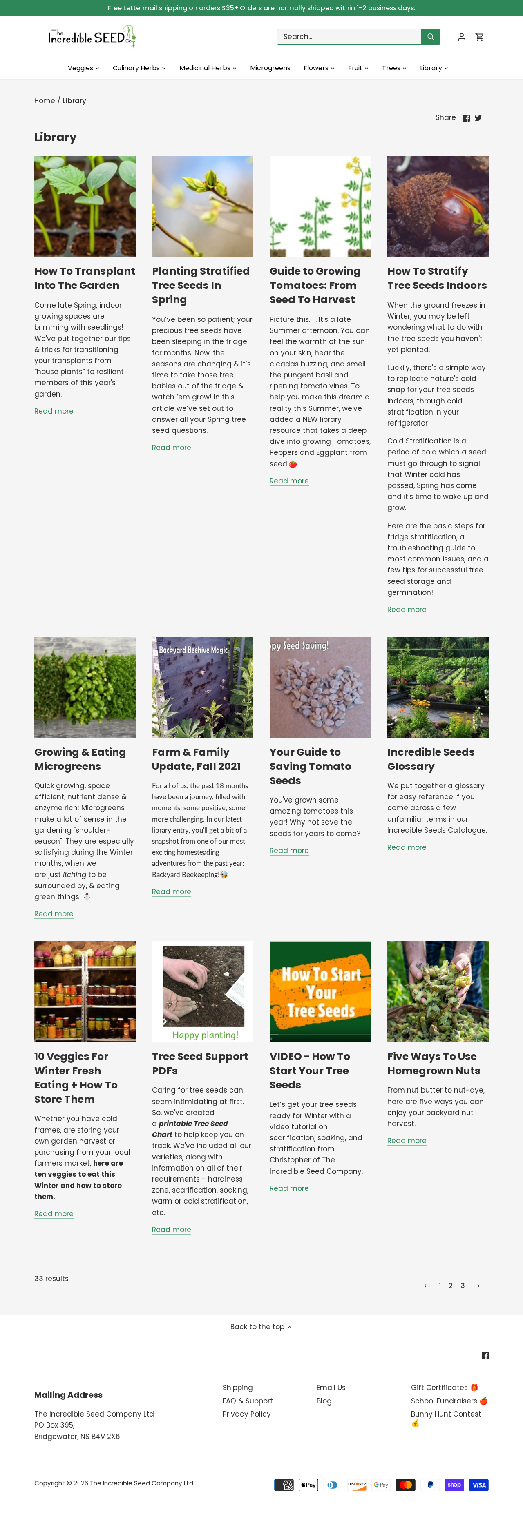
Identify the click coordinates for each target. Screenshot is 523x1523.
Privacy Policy (247, 1414)
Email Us (331, 1387)
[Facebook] (485, 1355)
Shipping (238, 1387)
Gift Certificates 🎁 (444, 1387)
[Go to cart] (480, 37)
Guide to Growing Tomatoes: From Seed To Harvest (315, 285)
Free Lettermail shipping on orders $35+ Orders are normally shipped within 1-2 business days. (261, 8)
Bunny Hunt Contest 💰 (446, 1418)
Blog (324, 1401)
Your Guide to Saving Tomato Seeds (310, 766)
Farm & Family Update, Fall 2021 (196, 759)
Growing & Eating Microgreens (80, 759)
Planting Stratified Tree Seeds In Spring (201, 285)
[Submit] (430, 36)
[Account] (462, 37)
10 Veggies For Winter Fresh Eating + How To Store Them (76, 1077)
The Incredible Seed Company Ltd (141, 1483)
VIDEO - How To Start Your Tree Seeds (310, 1070)
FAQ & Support (248, 1401)
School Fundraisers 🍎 (449, 1401)
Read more (54, 411)
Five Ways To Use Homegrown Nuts (434, 1063)
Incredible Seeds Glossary (431, 759)
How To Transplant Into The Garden (84, 278)
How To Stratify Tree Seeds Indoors (437, 278)
